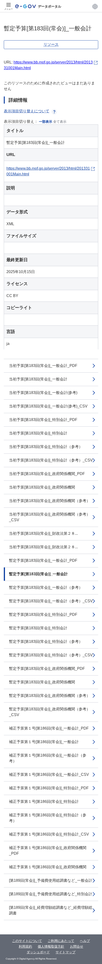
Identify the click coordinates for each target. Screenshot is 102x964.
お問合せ (76, 946)
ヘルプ (85, 941)
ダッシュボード (38, 952)
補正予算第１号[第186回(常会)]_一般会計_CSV (49, 774)
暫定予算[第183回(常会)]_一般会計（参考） (46, 587)
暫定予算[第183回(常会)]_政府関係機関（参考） (49, 696)
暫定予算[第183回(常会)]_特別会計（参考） (46, 642)
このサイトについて (27, 941)
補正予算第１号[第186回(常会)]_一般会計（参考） (47, 758)
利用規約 (25, 946)
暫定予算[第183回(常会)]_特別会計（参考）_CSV (51, 655)
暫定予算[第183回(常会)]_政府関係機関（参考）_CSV (49, 712)
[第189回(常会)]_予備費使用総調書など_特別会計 (50, 894)
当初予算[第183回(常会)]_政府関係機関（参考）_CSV (49, 517)
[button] (95, 6)
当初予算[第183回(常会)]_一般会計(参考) (43, 393)
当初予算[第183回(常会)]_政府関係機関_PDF (47, 474)
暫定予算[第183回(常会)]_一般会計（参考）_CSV (51, 601)
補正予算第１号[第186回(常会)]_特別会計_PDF (49, 788)
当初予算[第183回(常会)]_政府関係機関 (42, 487)
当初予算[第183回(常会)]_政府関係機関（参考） (49, 501)
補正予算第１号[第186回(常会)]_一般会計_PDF (49, 728)
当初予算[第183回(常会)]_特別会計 (38, 433)
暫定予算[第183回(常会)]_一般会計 (38, 574)
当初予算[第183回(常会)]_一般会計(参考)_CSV (48, 406)
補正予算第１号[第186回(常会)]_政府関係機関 (47, 867)
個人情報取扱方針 (51, 946)
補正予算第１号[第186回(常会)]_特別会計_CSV (49, 834)
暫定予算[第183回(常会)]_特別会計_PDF (43, 614)
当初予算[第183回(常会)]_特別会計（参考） (46, 447)
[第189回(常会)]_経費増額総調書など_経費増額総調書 (50, 910)
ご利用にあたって (61, 941)
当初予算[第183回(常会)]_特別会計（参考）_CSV (51, 460)
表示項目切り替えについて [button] (26, 111)
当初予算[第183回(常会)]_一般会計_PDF (43, 366)
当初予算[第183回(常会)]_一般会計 (38, 379)
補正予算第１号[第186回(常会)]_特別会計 (44, 802)
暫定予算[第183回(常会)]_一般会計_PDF (43, 560)
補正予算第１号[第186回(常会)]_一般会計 (44, 742)
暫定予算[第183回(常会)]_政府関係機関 (42, 682)
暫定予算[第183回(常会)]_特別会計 (38, 628)
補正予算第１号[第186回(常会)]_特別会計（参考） (47, 818)
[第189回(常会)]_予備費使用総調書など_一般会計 (50, 880)
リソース (51, 44)
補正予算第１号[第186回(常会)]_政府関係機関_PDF (47, 850)
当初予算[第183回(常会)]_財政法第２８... (43, 533)
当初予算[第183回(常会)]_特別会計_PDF (43, 420)
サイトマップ (65, 952)
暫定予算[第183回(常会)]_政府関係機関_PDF (47, 669)
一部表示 (45, 121)
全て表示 (59, 121)
